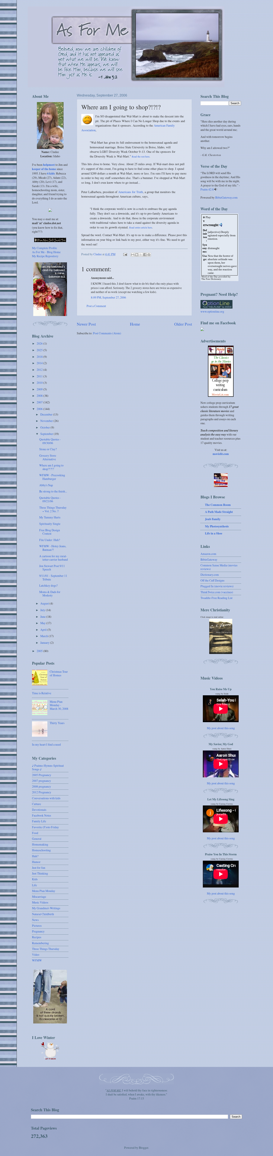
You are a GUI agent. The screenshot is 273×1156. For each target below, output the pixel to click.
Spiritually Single (49, 524)
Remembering (40, 943)
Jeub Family (213, 519)
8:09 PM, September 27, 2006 (108, 297)
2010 (40, 383)
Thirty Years (57, 723)
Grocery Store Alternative (47, 457)
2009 (40, 389)
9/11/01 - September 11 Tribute (53, 577)
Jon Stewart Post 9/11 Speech (52, 568)
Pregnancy (38, 931)
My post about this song (221, 728)
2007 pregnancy (41, 781)
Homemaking (40, 844)
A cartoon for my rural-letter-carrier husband (53, 558)
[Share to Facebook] (145, 255)
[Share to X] (141, 255)
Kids (35, 879)
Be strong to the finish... (53, 491)
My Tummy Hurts (49, 517)
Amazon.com (208, 554)
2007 (40, 402)
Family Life (39, 821)
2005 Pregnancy (41, 775)
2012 (40, 370)
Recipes (36, 937)
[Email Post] (125, 254)
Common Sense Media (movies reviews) (218, 567)
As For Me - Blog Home (46, 252)
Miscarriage (39, 897)
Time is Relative (41, 693)
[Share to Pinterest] (149, 255)
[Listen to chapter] (215, 189)
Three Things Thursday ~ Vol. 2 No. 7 (53, 509)
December (46, 414)
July (43, 610)
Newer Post (86, 324)
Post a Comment (96, 306)
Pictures (37, 926)
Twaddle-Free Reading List (216, 598)
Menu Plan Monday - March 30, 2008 (59, 705)
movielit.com (221, 454)
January (45, 643)
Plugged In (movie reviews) (217, 586)
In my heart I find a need (46, 744)
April (43, 630)
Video (35, 955)
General (36, 839)
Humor (36, 862)
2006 (40, 409)
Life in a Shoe (213, 533)
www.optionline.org (212, 311)
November (47, 421)
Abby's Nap (46, 485)
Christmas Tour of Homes (59, 673)
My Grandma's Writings (46, 908)
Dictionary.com (209, 575)
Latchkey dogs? (48, 585)
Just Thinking (40, 873)
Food (35, 833)
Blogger (143, 1148)
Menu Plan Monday (43, 891)
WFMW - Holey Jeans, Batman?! (52, 548)
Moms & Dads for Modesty (49, 593)
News (35, 920)
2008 (40, 396)
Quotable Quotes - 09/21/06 (50, 499)
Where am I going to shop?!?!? (51, 467)
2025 (40, 350)
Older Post (183, 324)
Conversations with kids (46, 798)
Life (34, 885)
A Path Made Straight (219, 512)
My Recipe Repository (45, 256)
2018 (40, 357)
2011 (40, 376)
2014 (40, 363)
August (44, 603)
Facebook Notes (41, 815)
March (44, 636)
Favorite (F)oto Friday (45, 827)
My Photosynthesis (217, 526)
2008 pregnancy (41, 786)
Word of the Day (209, 277)
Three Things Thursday (45, 949)
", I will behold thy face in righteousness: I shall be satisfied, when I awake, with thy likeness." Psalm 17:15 (136, 1094)
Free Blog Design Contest (49, 532)
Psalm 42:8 (207, 189)
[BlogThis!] (137, 255)
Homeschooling (41, 850)
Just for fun (38, 868)
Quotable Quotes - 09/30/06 (50, 441)
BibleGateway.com (226, 197)
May (43, 623)
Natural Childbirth (43, 914)
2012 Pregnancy (41, 792)
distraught (213, 248)
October (45, 427)
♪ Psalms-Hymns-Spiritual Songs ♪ (48, 767)
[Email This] (133, 255)
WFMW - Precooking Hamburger (52, 477)
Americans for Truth (130, 192)
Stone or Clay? (48, 449)
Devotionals (39, 810)
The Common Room (218, 505)
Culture (36, 804)
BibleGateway (208, 559)
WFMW (37, 960)
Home (135, 324)
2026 (40, 343)
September (47, 434)
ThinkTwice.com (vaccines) (216, 592)
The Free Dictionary (211, 279)
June (43, 617)
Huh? (35, 856)
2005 (40, 651)
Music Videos (40, 902)
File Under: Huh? (49, 540)
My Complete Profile (44, 248)
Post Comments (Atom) (107, 333)
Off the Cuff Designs (212, 580)
